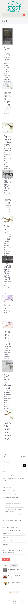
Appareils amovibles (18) (9, 475)
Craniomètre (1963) (7, 308)
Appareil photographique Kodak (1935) (15, 583)
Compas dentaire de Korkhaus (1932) (15, 569)
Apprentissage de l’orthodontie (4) (12, 530)
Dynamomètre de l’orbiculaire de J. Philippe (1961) (7, 192)
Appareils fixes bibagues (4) (10, 490)
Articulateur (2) (7, 533)
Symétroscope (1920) (7, 51)
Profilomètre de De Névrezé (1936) (7, 338)
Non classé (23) (6, 544)
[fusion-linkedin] (17, 592)
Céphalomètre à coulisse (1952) (7, 140)
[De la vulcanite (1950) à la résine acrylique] (5, 576)
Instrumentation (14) (9, 501)
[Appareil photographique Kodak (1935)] (5, 582)
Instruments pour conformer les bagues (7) (13, 504)
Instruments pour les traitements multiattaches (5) (13, 510)
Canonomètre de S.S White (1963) (7, 273)
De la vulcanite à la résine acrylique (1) (13, 484)
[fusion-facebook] (10, 592)
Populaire (6, 566)
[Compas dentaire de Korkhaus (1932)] (5, 569)
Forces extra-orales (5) (8, 524)
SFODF (14, 601)
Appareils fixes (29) (7, 487)
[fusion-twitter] (14, 592)
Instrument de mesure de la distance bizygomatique (7, 432)
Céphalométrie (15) (8, 537)
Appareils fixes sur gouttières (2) (12, 497)
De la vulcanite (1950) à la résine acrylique (16, 576)
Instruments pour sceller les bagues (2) (14, 515)
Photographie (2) (8, 540)
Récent (14, 566)
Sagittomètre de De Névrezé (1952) (7, 232)
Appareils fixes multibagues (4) (11, 494)
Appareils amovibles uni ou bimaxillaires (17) (14, 479)
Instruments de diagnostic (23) (10, 527)
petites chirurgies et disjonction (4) (12, 520)
